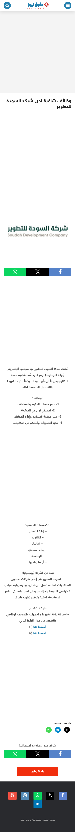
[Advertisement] (37, 51)
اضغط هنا (39, 627)
